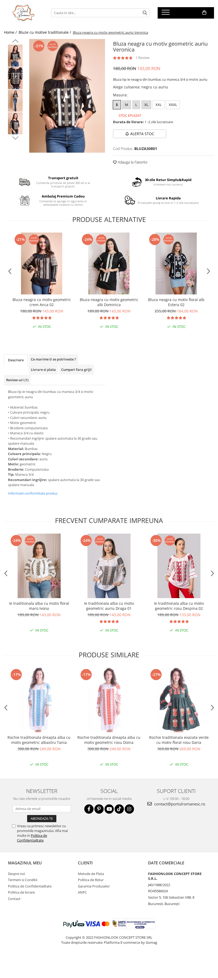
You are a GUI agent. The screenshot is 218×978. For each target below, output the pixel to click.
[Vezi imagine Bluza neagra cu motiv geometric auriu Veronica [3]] (15, 123)
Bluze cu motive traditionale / (45, 32)
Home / (11, 32)
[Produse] (166, 14)
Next (15, 137)
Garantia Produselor (94, 886)
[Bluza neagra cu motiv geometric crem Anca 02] (42, 263)
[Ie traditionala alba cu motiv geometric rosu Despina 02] (178, 566)
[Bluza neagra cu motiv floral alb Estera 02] (176, 263)
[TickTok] (119, 809)
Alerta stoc (142, 133)
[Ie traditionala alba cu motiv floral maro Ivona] (39, 566)
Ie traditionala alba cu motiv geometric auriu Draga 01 (109, 606)
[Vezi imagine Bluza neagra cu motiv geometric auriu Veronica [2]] (15, 101)
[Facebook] (89, 809)
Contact (14, 898)
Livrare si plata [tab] (43, 369)
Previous (15, 41)
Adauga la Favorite (132, 162)
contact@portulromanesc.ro (179, 804)
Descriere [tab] (16, 360)
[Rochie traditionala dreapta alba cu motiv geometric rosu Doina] (109, 700)
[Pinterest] (99, 809)
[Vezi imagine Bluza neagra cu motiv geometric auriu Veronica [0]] (15, 56)
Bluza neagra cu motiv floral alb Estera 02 (176, 302)
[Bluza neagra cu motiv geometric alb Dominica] (109, 263)
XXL (159, 104)
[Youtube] (109, 809)
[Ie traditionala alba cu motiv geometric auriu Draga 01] (109, 566)
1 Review (142, 57)
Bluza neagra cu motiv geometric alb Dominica (109, 302)
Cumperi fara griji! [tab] (76, 369)
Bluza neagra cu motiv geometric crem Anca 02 (41, 302)
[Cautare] (145, 12)
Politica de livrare (21, 892)
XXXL (173, 104)
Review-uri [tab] (17, 380)
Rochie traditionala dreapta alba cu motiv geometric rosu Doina (108, 740)
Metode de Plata (91, 873)
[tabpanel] (67, 96)
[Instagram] (129, 809)
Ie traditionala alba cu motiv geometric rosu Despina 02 (179, 606)
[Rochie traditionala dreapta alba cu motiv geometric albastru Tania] (39, 700)
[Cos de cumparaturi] (204, 12)
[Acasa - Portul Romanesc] (23, 13)
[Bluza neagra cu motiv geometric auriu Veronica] (67, 96)
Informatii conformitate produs (32, 493)
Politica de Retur (91, 879)
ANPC (82, 892)
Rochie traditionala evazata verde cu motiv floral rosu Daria (179, 740)
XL (146, 104)
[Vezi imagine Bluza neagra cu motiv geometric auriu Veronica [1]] (15, 78)
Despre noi (16, 873)
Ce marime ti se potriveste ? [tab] (53, 359)
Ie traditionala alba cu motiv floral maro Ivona (39, 606)
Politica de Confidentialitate (32, 838)
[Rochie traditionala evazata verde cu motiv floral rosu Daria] (178, 700)
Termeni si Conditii (22, 879)
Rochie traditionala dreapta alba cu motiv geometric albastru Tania (38, 740)
